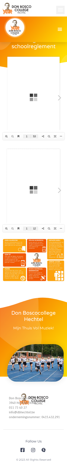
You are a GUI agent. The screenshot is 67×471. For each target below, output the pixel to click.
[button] (60, 10)
